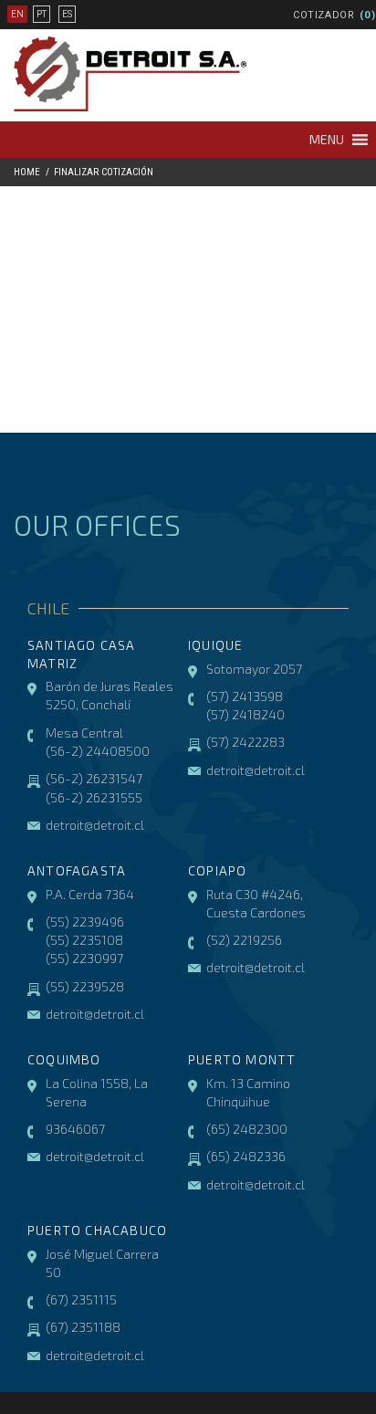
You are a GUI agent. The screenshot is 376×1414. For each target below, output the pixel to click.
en (17, 14)
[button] (326, 139)
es (67, 14)
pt (42, 14)
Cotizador (324, 15)
